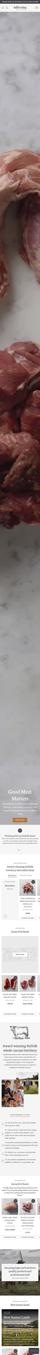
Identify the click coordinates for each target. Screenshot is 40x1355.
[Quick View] (33, 882)
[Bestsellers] (5, 916)
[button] (34, 1351)
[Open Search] (7, 8)
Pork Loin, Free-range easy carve (9, 1220)
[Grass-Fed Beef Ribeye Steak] (27, 983)
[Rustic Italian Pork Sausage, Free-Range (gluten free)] (27, 1206)
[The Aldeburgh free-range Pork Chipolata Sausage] (27, 887)
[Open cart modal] (37, 8)
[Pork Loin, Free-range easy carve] (10, 1206)
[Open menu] (3, 8)
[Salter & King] (20, 7)
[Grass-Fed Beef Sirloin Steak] (10, 983)
